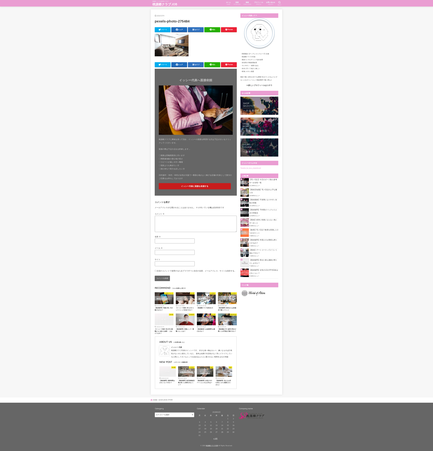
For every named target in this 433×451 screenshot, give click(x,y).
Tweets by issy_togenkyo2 (250, 168)
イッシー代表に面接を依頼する (194, 186)
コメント (159, 214)
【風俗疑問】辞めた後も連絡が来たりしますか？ (263, 261)
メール (159, 248)
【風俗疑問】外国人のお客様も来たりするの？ (263, 241)
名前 (158, 237)
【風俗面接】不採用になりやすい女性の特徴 (263, 201)
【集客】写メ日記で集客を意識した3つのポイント (263, 231)
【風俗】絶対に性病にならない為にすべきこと (263, 221)
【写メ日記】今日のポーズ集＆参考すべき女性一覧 (263, 181)
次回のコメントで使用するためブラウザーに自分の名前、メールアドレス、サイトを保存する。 (196, 271)
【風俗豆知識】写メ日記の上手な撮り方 (263, 191)
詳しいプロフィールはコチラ (260, 85)
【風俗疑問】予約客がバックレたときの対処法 (263, 211)
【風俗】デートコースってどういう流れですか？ (263, 251)
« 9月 (215, 439)
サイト (157, 259)
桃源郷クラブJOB (164, 4)
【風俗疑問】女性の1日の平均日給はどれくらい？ (263, 271)
